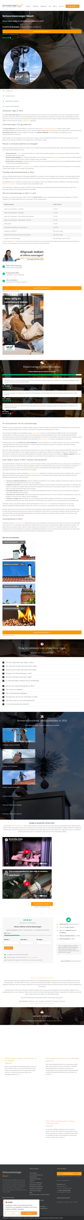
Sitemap (61, 1218)
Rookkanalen (33, 1177)
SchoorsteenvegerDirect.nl (49, 128)
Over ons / (33, 1183)
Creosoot (19, 153)
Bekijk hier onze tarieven (9, 184)
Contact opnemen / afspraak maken (39, 1194)
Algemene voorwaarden (35, 1218)
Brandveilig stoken (34, 473)
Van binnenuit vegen (35, 1184)
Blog (31, 1192)
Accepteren (29, 1213)
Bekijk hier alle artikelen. (54, 1021)
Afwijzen (13, 1213)
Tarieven (32, 1181)
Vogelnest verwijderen (36, 1188)
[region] (21, 1208)
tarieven (13, 241)
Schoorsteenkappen (35, 1179)
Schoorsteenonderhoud (36, 1175)
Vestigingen (39, 1183)
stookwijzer (47, 503)
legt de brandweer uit (18, 825)
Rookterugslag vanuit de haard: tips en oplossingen (62, 1058)
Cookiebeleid (20, 1209)
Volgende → (8, 948)
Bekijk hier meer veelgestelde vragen (42, 653)
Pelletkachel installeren (36, 1186)
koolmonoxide (57, 157)
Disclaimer (56, 1218)
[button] (42, 662)
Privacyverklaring (44, 1218)
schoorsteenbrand (19, 523)
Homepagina (33, 1173)
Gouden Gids (26, 1218)
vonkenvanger (26, 120)
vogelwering (44, 439)
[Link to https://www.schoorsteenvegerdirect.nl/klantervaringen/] (42, 362)
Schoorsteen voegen (35, 1190)
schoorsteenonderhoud (27, 166)
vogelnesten (35, 433)
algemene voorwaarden (31, 957)
